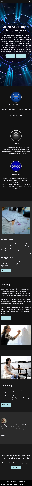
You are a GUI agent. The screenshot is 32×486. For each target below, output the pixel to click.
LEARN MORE (5, 270)
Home (3, 484)
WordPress (22, 481)
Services (9, 484)
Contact (21, 484)
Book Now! (11, 56)
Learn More (21, 56)
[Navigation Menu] (29, 1)
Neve (8, 481)
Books (15, 484)
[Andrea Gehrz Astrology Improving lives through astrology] (2, 1)
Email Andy (16, 467)
